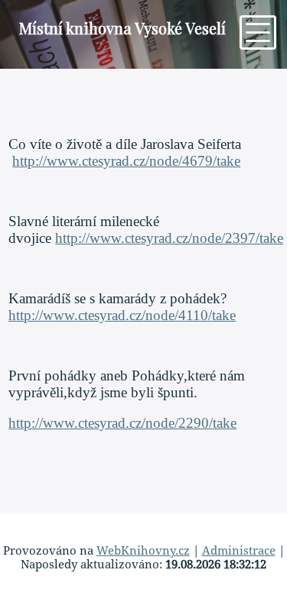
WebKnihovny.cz (143, 551)
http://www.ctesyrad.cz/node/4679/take (126, 161)
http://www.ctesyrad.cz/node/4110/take (122, 315)
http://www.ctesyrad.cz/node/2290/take (122, 423)
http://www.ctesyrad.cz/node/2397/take (169, 238)
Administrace (239, 551)
